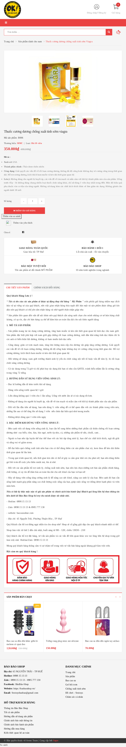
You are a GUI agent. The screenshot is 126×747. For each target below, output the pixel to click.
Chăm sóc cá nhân (74, 697)
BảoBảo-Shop (22, 684)
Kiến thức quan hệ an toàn (16, 733)
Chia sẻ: (7, 232)
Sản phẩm (70, 676)
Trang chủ (70, 672)
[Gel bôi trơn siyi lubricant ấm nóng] (102, 621)
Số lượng (7, 201)
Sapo (55, 740)
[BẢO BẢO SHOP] (42, 9)
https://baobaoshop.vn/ (24, 688)
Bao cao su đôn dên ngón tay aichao (63, 641)
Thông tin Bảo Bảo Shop (16, 708)
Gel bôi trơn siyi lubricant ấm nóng (102, 641)
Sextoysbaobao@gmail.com (25, 693)
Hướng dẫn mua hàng (14, 728)
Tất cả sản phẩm (12, 712)
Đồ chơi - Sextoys (74, 693)
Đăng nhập (92, 12)
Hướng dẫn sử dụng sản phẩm (18, 716)
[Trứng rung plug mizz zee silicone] (24, 621)
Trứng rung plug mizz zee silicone (23, 641)
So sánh (4, 745)
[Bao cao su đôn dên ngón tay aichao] (63, 621)
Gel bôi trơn (71, 684)
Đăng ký (102, 12)
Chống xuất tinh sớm (75, 688)
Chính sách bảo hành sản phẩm (19, 724)
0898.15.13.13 (20, 676)
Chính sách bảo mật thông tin (18, 720)
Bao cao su (70, 680)
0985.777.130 (33, 680)
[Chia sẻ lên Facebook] (23, 232)
